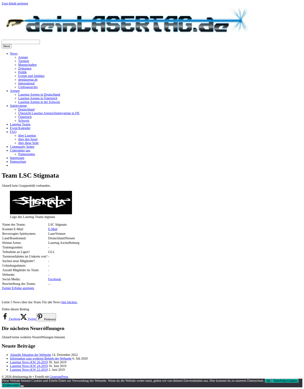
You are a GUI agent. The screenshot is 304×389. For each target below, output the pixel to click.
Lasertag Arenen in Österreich (37, 98)
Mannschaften (27, 64)
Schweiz (23, 120)
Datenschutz (18, 161)
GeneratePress (59, 376)
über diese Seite (28, 143)
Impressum (17, 158)
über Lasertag (27, 135)
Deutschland (26, 109)
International (26, 83)
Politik (22, 72)
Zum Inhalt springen (15, 3)
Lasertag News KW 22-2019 (29, 369)
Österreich (25, 117)
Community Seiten (22, 146)
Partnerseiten (26, 154)
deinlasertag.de (28, 79)
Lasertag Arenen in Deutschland (39, 94)
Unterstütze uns (20, 150)
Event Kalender (20, 128)
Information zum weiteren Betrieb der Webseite (41, 358)
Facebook (54, 279)
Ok (268, 380)
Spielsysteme (18, 105)
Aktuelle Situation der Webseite (30, 354)
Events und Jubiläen (31, 76)
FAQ (13, 132)
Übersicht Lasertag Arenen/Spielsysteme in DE (49, 113)
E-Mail (52, 229)
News (14, 53)
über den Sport (27, 139)
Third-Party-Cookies (285, 380)
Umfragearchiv (28, 87)
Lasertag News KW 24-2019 (29, 366)
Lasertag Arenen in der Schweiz (39, 102)
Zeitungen (24, 68)
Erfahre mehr (11, 385)
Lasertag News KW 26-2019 (29, 362)
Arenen (23, 57)
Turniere (23, 61)
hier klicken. (69, 302)
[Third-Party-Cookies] (22, 386)
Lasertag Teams (20, 124)
